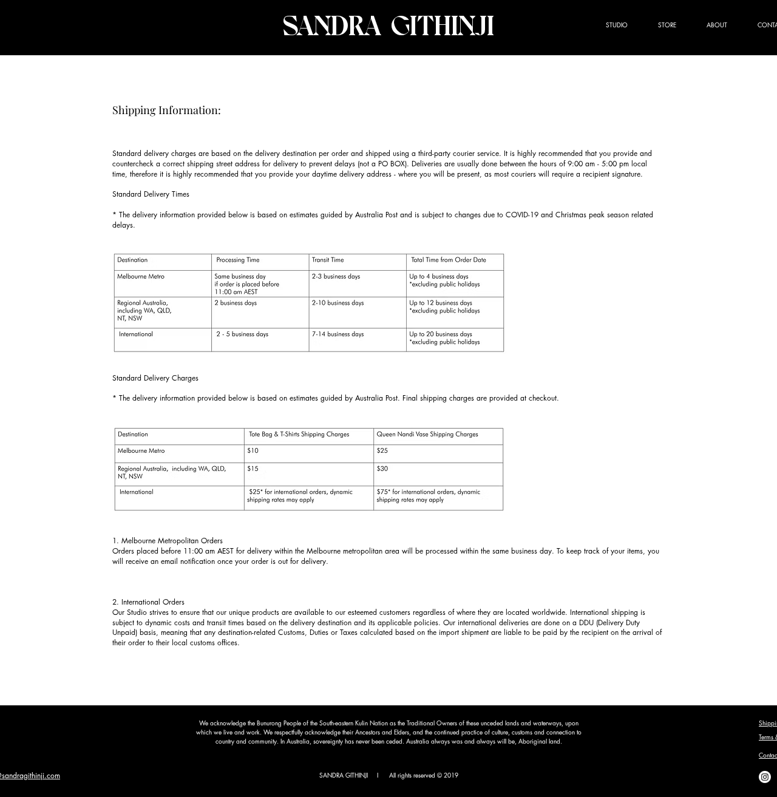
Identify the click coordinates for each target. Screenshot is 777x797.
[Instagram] (765, 777)
